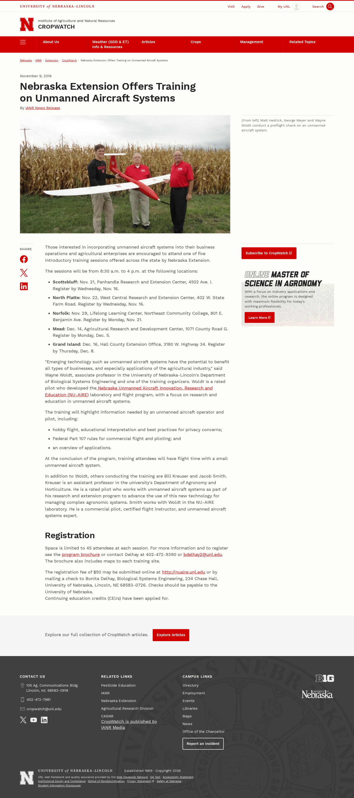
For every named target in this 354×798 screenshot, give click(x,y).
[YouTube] (33, 720)
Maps (187, 716)
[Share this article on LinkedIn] (24, 286)
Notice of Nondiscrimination (106, 781)
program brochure (81, 554)
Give (260, 6)
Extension (51, 60)
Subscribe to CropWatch (267, 253)
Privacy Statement (139, 781)
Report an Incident (203, 743)
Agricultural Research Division (127, 708)
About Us (51, 42)
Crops (196, 42)
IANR (38, 60)
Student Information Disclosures (59, 785)
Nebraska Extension (118, 701)
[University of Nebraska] (317, 694)
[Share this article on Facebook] (24, 259)
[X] (23, 720)
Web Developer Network (132, 777)
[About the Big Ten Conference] (325, 678)
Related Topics (302, 42)
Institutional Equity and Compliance (61, 781)
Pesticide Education (118, 685)
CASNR (107, 716)
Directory (191, 685)
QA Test (155, 777)
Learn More (258, 317)
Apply (245, 6)
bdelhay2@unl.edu (203, 554)
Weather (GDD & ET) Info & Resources (110, 44)
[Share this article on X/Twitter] (24, 273)
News (187, 724)
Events (189, 701)
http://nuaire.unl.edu (183, 572)
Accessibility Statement (178, 777)
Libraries (190, 708)
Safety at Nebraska (169, 781)
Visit (231, 6)
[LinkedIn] (44, 720)
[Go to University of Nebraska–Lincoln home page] (27, 24)
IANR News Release (43, 108)
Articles (148, 42)
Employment (194, 693)
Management (251, 42)
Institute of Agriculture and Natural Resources (76, 21)
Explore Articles (171, 635)
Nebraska (26, 60)
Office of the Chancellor (204, 731)
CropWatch (56, 26)
